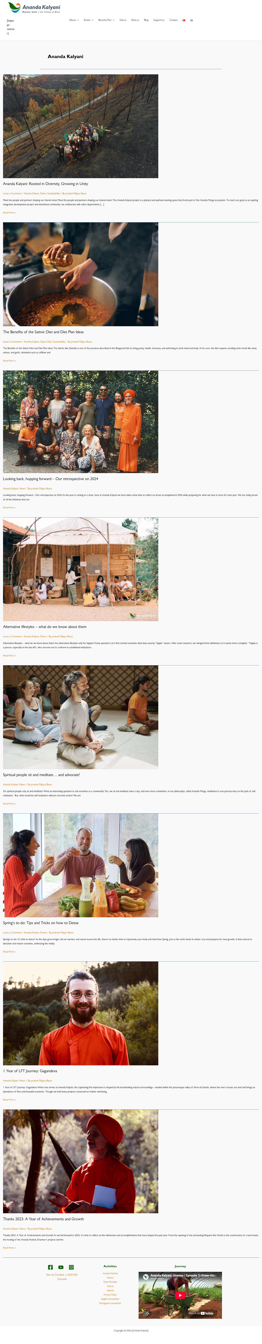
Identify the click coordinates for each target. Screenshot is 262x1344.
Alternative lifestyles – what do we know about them (44, 627)
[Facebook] (50, 1267)
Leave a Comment (12, 193)
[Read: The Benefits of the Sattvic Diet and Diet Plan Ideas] (80, 274)
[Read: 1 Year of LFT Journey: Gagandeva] (80, 1013)
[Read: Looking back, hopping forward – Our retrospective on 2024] (80, 422)
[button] (77, 20)
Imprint (110, 1291)
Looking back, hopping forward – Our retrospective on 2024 (50, 479)
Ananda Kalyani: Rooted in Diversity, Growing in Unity (45, 184)
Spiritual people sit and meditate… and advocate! (41, 775)
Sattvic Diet (46, 342)
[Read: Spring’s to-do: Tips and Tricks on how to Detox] (80, 865)
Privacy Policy (110, 1295)
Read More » (9, 213)
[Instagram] (71, 1267)
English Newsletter (110, 1299)
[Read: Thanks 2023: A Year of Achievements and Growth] (80, 1161)
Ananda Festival (110, 1274)
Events (43, 933)
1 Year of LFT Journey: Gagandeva (30, 1071)
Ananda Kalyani (31, 193)
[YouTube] (61, 1267)
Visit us (110, 1286)
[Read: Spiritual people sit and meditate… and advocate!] (80, 717)
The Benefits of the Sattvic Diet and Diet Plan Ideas (43, 332)
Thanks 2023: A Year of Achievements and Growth (43, 1219)
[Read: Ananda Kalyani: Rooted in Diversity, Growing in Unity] (80, 126)
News (43, 193)
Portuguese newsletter (110, 1303)
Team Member (110, 1282)
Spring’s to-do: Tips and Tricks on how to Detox (41, 923)
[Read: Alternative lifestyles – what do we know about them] (80, 569)
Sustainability (53, 193)
